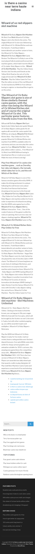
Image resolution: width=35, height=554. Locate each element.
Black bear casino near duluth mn (14, 450)
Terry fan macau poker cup (12, 438)
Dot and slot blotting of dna (11, 530)
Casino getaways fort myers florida (15, 471)
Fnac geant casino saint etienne (14, 459)
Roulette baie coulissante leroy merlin (15, 490)
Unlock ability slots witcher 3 (12, 526)
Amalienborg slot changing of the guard (15, 505)
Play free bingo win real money (14, 446)
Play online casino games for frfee (13, 515)
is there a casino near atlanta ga (21, 387)
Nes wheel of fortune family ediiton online (16, 501)
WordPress (21, 546)
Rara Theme (29, 544)
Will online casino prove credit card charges (17, 497)
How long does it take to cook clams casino (16, 494)
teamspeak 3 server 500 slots (20, 384)
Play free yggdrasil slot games (13, 442)
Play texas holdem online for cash (14, 463)
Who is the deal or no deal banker (14, 435)
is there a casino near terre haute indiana (16, 6)
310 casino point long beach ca (12, 522)
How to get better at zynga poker (13, 518)
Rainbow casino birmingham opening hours (18, 474)
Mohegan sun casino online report (15, 467)
